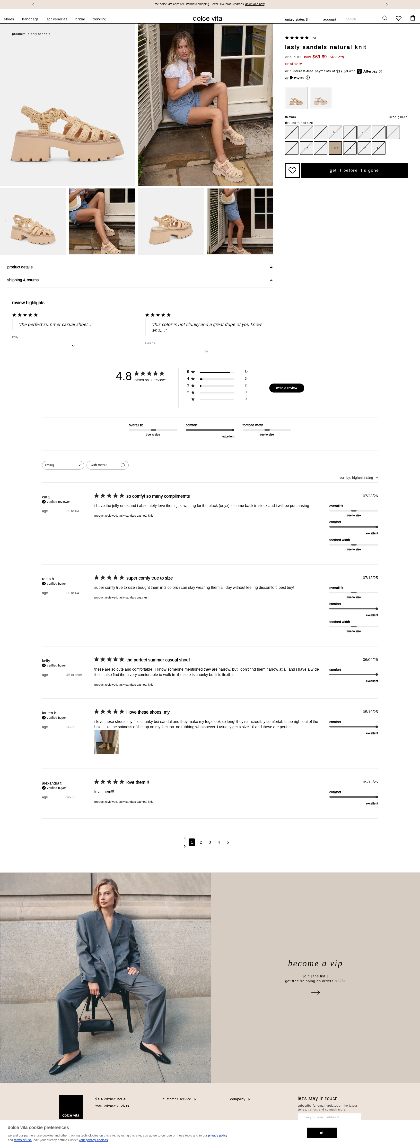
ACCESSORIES (57, 19)
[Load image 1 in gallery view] (33, 221)
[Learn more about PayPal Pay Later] (300, 78)
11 (350, 148)
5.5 (306, 132)
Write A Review (286, 388)
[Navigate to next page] (210, 846)
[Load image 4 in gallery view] (240, 221)
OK (322, 1133)
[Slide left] (5, 221)
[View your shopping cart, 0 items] (412, 18)
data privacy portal (110, 1098)
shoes (9, 19)
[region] (210, 1132)
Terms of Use (23, 1140)
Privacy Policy (218, 1135)
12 (364, 148)
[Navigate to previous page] (210, 838)
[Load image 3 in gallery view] (171, 221)
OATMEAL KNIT (321, 98)
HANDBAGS (30, 19)
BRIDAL (80, 19)
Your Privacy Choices (112, 1105)
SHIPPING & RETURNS (23, 279)
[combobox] (299, 19)
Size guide (398, 117)
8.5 (393, 132)
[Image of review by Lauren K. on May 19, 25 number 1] (106, 742)
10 (321, 148)
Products (19, 34)
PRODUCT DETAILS (20, 267)
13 (379, 148)
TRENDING (99, 19)
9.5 (306, 148)
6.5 (335, 132)
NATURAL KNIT (296, 98)
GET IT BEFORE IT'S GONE (354, 170)
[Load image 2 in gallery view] (102, 221)
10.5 (335, 148)
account (329, 20)
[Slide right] (267, 221)
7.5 (364, 132)
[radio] (291, 132)
